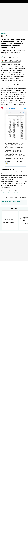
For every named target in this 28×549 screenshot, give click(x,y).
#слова (25, 197)
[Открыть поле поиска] (19, 1)
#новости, (7, 197)
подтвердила (11, 174)
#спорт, (3, 197)
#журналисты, (13, 197)
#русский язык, (19, 197)
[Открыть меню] (25, 1)
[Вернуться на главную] (2, 1)
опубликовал (4, 56)
